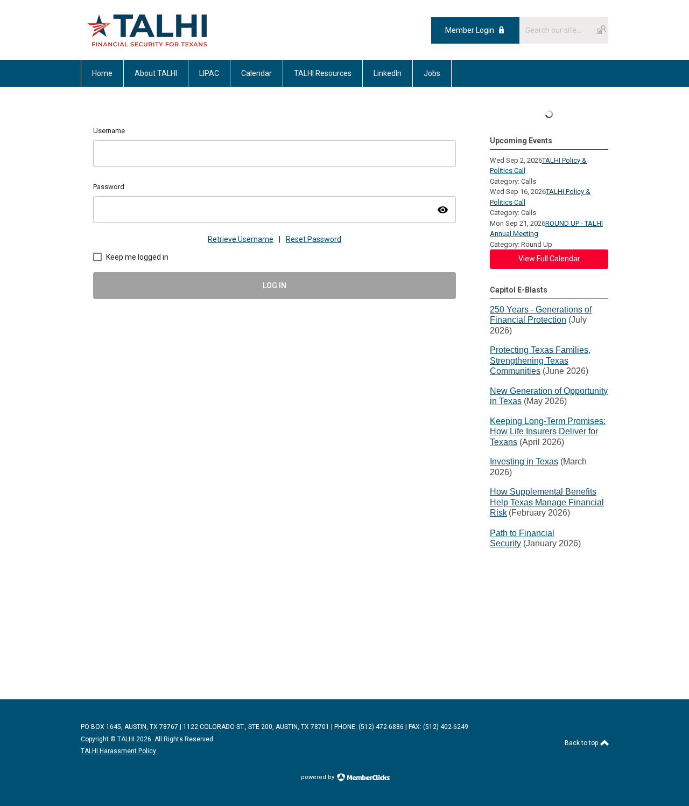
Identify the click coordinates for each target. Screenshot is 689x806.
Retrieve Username (240, 239)
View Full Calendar (549, 258)
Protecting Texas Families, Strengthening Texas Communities (540, 360)
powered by (318, 777)
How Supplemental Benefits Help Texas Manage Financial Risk (547, 502)
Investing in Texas (524, 461)
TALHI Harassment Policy (118, 751)
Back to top (582, 743)
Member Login (469, 30)
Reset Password (313, 239)
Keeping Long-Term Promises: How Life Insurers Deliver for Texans (548, 431)
